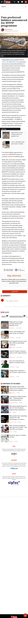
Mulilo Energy (15, 62)
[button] (2, 2)
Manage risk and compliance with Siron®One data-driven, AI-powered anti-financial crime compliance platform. (14, 450)
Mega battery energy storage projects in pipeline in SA (17, 134)
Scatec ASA (5, 62)
